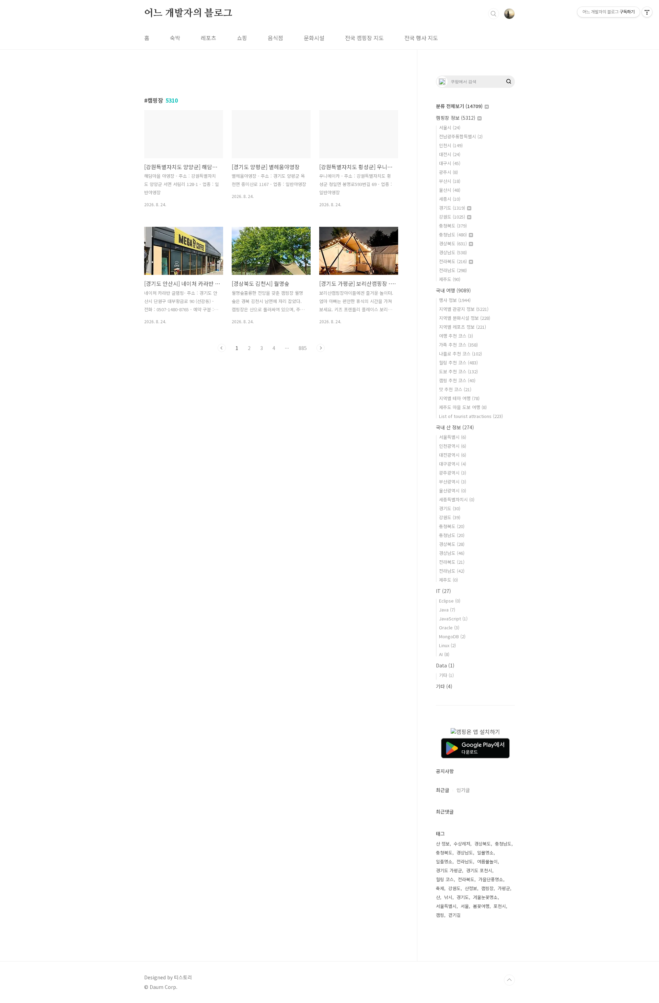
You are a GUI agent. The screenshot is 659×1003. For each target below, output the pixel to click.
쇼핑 (242, 38)
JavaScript (453, 618)
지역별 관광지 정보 (463, 309)
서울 (465, 906)
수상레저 (462, 843)
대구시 (449, 163)
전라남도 (453, 270)
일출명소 (444, 861)
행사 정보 (455, 300)
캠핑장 (487, 888)
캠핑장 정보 (455, 117)
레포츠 (208, 38)
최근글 (442, 789)
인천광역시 (452, 446)
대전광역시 (452, 455)
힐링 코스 (445, 879)
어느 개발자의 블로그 (188, 13)
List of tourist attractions (471, 416)
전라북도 (453, 261)
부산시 (449, 181)
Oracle (449, 627)
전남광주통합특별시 (461, 136)
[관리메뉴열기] (647, 12)
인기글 (463, 789)
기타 (446, 675)
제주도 (449, 279)
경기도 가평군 (449, 870)
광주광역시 (452, 472)
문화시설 (314, 38)
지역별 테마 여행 (459, 398)
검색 (493, 14)
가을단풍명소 (490, 879)
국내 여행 (453, 290)
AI (444, 654)
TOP (509, 980)
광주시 (448, 172)
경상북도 (453, 243)
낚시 (448, 897)
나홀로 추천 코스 (460, 353)
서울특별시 (452, 437)
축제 (440, 888)
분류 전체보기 (459, 106)
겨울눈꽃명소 (485, 897)
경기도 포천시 (479, 870)
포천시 (500, 906)
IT (443, 590)
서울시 (449, 127)
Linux (447, 645)
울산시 (449, 190)
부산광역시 (452, 481)
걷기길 (454, 915)
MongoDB (452, 636)
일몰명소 (485, 852)
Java (447, 609)
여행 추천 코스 (456, 336)
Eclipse (449, 600)
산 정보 (443, 843)
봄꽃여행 (481, 906)
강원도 (452, 216)
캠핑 (440, 915)
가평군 (504, 888)
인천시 (451, 145)
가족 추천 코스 (458, 344)
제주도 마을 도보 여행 (463, 407)
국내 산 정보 (455, 427)
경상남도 (453, 252)
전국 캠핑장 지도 (364, 38)
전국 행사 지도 (421, 38)
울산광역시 (452, 490)
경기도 (452, 208)
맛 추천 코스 (455, 389)
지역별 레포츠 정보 (462, 327)
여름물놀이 (487, 861)
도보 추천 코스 (458, 371)
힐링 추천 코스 (458, 362)
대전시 (449, 154)
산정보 (471, 888)
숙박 (175, 38)
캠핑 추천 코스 (457, 380)
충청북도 (453, 225)
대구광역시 (452, 463)
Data (445, 665)
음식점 (275, 38)
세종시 (449, 199)
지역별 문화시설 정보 (464, 318)
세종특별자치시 (456, 499)
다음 (320, 348)
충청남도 (453, 234)
